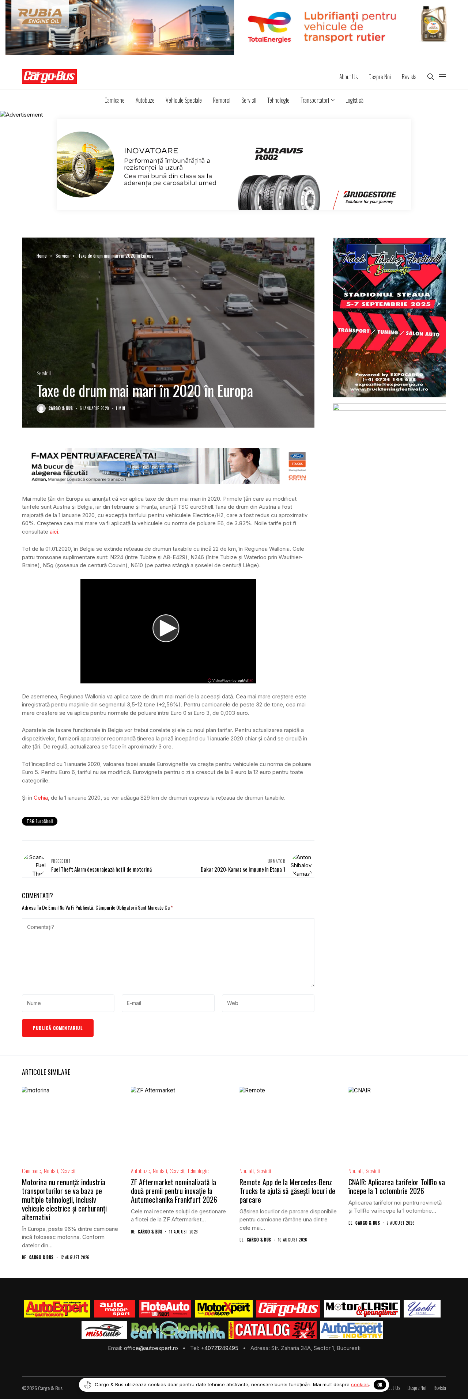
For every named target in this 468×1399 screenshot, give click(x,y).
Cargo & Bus (61, 408)
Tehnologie (198, 1171)
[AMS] (115, 1309)
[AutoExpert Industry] (351, 1330)
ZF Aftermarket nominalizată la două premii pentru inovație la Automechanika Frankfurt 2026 (174, 1190)
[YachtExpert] (422, 1309)
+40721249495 (220, 1348)
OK (379, 1384)
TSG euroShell (40, 821)
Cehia (41, 797)
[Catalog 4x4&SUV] (273, 1330)
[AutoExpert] (57, 1309)
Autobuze (140, 1171)
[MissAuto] (104, 1330)
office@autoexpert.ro (152, 1348)
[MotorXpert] (224, 1309)
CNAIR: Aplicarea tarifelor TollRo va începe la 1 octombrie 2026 (396, 1186)
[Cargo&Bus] (288, 1309)
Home (42, 255)
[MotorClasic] (362, 1309)
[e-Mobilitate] (178, 1330)
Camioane (31, 1171)
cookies (360, 1384)
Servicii (62, 255)
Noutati (51, 1171)
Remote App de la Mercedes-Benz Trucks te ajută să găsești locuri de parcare (287, 1190)
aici (54, 531)
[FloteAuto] (165, 1309)
